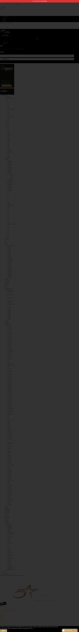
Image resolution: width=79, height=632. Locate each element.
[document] (39, 316)
